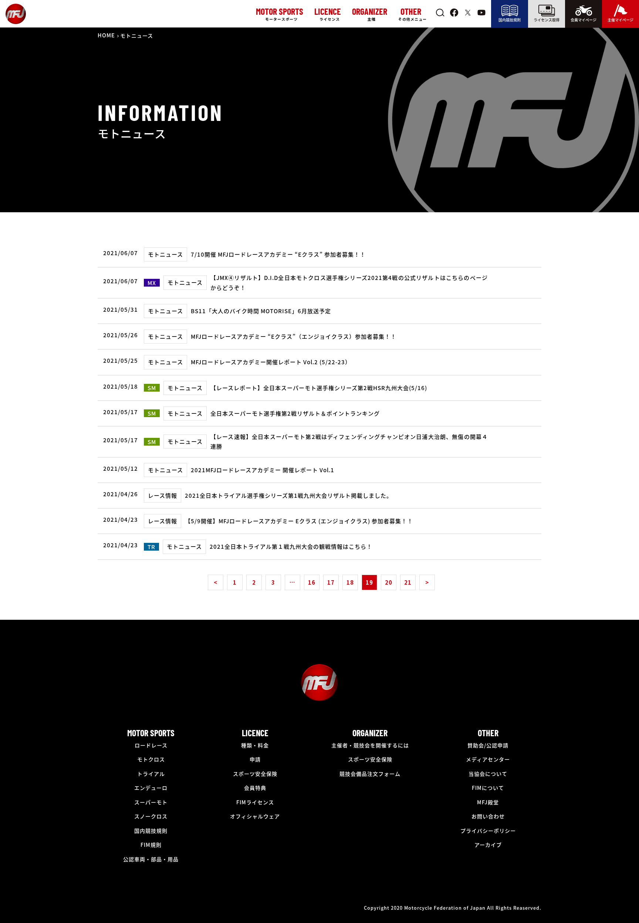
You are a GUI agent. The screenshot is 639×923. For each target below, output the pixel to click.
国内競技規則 (509, 20)
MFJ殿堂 (488, 802)
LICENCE (255, 732)
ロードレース (151, 745)
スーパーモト (151, 802)
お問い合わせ (488, 816)
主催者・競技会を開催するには (370, 745)
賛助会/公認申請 (487, 745)
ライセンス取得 (546, 20)
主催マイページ (620, 20)
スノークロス (151, 816)
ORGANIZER (370, 732)
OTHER (488, 732)
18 (350, 582)
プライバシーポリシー (488, 830)
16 (311, 582)
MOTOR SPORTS (151, 732)
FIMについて (488, 787)
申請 (255, 759)
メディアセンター (488, 759)
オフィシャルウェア (255, 816)
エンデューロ (151, 787)
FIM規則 (151, 844)
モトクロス (151, 759)
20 (388, 582)
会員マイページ (583, 20)
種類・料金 (255, 745)
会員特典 (255, 787)
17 (331, 582)
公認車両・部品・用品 (151, 859)
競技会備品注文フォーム (369, 773)
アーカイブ (488, 844)
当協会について (488, 773)
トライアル (151, 773)
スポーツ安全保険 (255, 773)
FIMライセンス (255, 802)
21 (408, 582)
